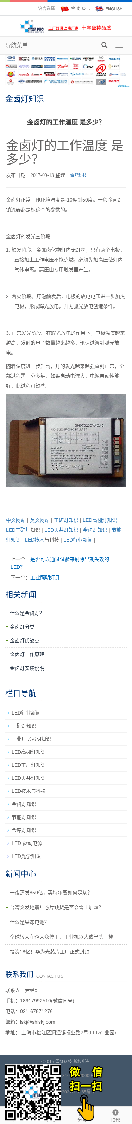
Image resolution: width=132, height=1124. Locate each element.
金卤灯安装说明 (27, 668)
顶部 (115, 1120)
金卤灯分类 (22, 627)
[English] (109, 8)
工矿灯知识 (66, 520)
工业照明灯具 (45, 577)
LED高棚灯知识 (100, 520)
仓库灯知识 (24, 830)
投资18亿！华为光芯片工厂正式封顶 (49, 952)
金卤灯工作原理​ (27, 654)
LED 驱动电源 (27, 843)
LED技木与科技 (29, 791)
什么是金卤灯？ (27, 613)
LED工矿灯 (18, 530)
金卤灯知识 (95, 530)
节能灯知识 (24, 817)
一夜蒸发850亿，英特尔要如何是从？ (51, 892)
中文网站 (16, 520)
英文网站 (40, 520)
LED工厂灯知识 (29, 765)
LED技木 (34, 540)
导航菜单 (16, 45)
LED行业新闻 (78, 540)
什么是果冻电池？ (29, 922)
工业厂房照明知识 (31, 739)
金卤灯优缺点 (24, 640)
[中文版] (74, 8)
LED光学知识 (26, 856)
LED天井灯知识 (61, 530)
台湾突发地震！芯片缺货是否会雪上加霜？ (56, 907)
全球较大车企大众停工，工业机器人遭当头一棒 (61, 937)
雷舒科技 (78, 175)
